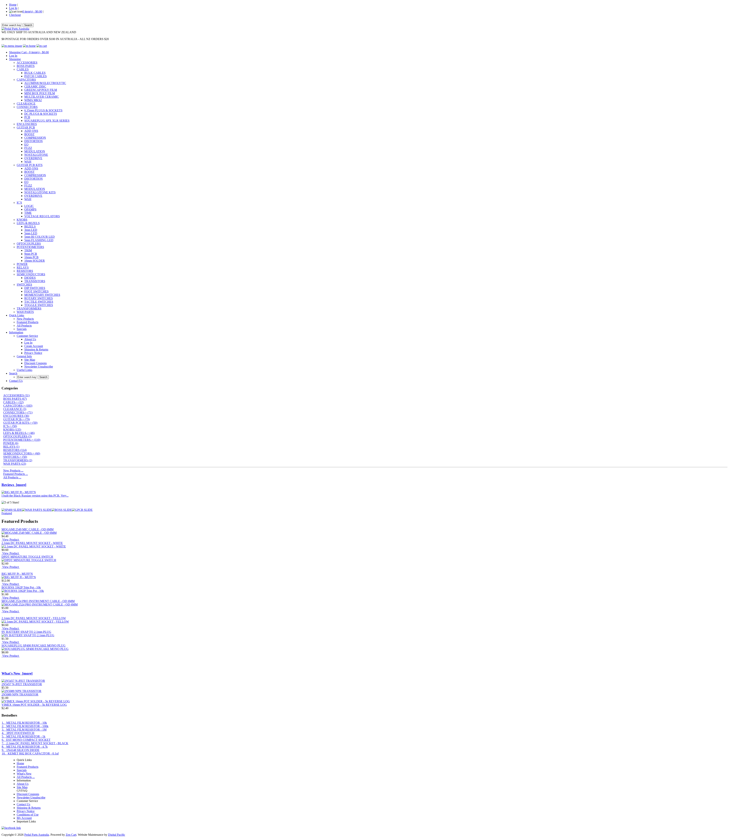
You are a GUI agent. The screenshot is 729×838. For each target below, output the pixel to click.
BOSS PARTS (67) (15, 398)
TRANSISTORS (34, 281)
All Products (24, 325)
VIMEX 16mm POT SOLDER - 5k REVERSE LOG (34, 704)
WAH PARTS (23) (14, 463)
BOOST (29, 134)
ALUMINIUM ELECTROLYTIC (45, 83)
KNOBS (22, 219)
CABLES (23, 69)
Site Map (29, 359)
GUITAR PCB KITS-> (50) (20, 422)
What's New (24, 773)
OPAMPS (30, 209)
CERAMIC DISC (35, 86)
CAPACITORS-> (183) (17, 405)
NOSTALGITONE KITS (40, 192)
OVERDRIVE (33, 158)
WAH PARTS (25, 311)
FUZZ (28, 148)
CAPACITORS (26, 79)
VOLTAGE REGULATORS (42, 216)
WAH (27, 161)
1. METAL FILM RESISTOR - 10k (24, 722)
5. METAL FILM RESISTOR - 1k (23, 736)
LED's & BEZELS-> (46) (19, 433)
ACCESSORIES (27, 62)
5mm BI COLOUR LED (39, 236)
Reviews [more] (14, 485)
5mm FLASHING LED (38, 240)
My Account (24, 818)
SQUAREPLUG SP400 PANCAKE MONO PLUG (33, 645)
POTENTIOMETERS (30, 247)
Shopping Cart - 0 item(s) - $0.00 (29, 52)
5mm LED (30, 233)
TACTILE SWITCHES (38, 301)
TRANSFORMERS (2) (17, 460)
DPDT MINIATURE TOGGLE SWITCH (27, 556)
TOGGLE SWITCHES (38, 305)
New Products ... (13, 470)
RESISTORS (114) (15, 450)
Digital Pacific (116, 834)
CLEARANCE (26, 103)
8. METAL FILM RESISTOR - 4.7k (25, 746)
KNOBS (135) (12, 429)
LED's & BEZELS (28, 223)
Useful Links (24, 370)
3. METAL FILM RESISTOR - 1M (24, 729)
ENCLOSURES (27, 124)
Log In (13, 8)
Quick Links (16, 315)
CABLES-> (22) (13, 402)
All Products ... (12, 477)
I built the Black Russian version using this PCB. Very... (35, 495)
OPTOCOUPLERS (29, 243)
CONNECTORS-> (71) (17, 412)
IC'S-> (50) (10, 426)
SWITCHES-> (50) (15, 456)
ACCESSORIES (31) (16, 395)
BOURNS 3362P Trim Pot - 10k (21, 587)
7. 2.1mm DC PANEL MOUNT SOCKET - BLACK (35, 743)
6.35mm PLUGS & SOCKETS (43, 110)
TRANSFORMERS (29, 308)
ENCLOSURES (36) (16, 415)
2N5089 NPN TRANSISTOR (20, 694)
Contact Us (16, 380)
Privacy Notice (33, 352)
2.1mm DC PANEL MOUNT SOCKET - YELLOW (34, 618)
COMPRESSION (35, 137)
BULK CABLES (35, 72)
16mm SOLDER (34, 260)
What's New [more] (17, 673)
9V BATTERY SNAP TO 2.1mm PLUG (26, 631)
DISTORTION (33, 141)
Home (13, 4)
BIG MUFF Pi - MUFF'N (17, 573)
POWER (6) (10, 443)
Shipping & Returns (36, 349)
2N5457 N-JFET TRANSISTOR (22, 684)
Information (16, 332)
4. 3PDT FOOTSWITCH (18, 733)
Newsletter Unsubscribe (38, 366)
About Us (30, 339)
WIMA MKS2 (33, 100)
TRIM (28, 250)
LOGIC (29, 206)
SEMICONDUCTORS (31, 274)
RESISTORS (25, 271)
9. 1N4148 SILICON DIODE (20, 750)
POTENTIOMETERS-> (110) (21, 439)
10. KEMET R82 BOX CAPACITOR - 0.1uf (30, 753)
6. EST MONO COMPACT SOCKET (26, 739)
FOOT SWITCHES (36, 291)
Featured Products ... (15, 474)
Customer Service (27, 335)
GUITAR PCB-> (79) (16, 419)
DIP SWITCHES (34, 288)
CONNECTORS (27, 107)
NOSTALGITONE (36, 154)
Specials (22, 329)
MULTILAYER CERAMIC (41, 96)
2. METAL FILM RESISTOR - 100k (25, 726)
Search (13, 373)
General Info (24, 356)
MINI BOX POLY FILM (39, 93)
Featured (7, 513)
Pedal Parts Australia (36, 834)
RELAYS (23, 267)
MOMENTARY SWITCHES (42, 294)
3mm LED (30, 230)
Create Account (33, 346)
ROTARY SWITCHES (38, 298)
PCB (27, 117)
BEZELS (30, 226)
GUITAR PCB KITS (30, 165)
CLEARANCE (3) (14, 409)
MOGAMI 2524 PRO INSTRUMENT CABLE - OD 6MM (38, 601)
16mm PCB (31, 257)
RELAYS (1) (11, 446)
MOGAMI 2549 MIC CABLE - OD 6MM (28, 529)
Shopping (15, 59)
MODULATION (34, 151)
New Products (25, 318)
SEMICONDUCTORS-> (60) (21, 453)
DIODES (30, 277)
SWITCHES (24, 284)
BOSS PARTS (26, 66)
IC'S (19, 202)
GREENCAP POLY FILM (40, 89)
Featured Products (27, 322)
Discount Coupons (35, 363)
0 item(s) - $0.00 (32, 11)
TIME (28, 212)
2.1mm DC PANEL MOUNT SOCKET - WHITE (32, 543)
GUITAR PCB (26, 127)
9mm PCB (30, 253)
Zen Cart (71, 834)
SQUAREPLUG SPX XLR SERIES (46, 120)
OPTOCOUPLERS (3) (17, 436)
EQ (26, 144)
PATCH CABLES (35, 76)
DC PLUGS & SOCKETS (40, 113)
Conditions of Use (28, 814)
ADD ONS (31, 130)
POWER (22, 264)
